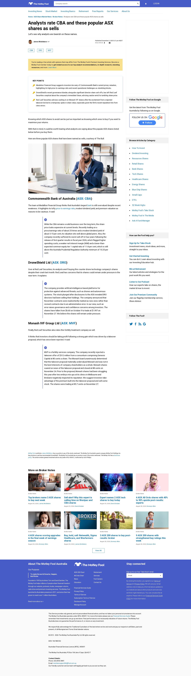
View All (98, 550)
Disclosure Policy (80, 601)
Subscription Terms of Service (84, 598)
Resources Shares (140, 158)
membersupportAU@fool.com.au (64, 663)
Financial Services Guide (82, 588)
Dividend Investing (140, 153)
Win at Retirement (137, 269)
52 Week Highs (138, 205)
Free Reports (97, 11)
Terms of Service (80, 595)
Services (97, 576)
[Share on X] (107, 42)
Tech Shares (137, 174)
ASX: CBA (84, 198)
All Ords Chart (79, 576)
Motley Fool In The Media (143, 215)
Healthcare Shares (140, 179)
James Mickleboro (40, 42)
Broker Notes (58, 17)
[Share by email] (110, 42)
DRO (40, 50)
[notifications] (145, 3)
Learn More (52, 67)
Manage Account (80, 605)
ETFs (134, 200)
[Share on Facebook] (104, 42)
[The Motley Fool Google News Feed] (145, 324)
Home (30, 17)
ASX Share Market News (43, 17)
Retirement (84, 11)
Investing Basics (68, 11)
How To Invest (138, 148)
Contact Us (97, 582)
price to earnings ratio (65, 208)
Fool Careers (98, 579)
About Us (126, 11)
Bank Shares (137, 169)
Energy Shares (138, 184)
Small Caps (137, 195)
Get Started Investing (139, 256)
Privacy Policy (79, 591)
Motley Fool (31, 453)
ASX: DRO (59, 262)
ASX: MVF (68, 323)
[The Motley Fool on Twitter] (131, 324)
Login (156, 3)
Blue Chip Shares (139, 189)
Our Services (112, 11)
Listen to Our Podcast (139, 282)
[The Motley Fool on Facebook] (136, 324)
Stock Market (51, 11)
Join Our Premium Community (143, 295)
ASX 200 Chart (79, 572)
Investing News (35, 11)
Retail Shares (138, 164)
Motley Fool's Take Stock (143, 210)
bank (89, 205)
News (76, 579)
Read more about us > (36, 601)
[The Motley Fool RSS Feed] (140, 324)
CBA (31, 50)
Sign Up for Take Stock (140, 243)
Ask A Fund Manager (141, 220)
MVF (49, 50)
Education (77, 582)
